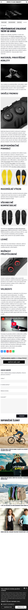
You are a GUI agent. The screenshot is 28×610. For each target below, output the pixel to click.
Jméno (3, 378)
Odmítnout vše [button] (8, 607)
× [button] (26, 588)
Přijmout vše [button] (21, 607)
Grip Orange (7, 161)
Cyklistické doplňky (12, 22)
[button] (14, 601)
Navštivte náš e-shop (14, 362)
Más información (4, 599)
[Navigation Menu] (1, 2)
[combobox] (24, 588)
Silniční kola (19, 22)
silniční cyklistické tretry (17, 36)
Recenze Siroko (3, 22)
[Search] (26, 2)
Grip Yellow (12, 163)
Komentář (3, 397)
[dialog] (14, 598)
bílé (10, 50)
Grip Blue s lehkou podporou (19, 166)
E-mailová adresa (5, 384)
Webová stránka (4, 391)
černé (6, 50)
